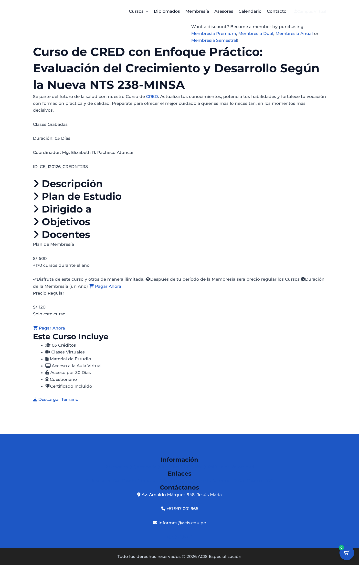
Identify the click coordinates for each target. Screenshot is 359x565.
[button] (146, 11)
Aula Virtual (175, 480)
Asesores (223, 11)
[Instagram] (175, 536)
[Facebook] (170, 536)
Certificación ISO (255, 480)
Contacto (276, 11)
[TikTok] (180, 536)
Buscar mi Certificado (113, 480)
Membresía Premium (213, 33)
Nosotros (119, 466)
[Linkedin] (184, 536)
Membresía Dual (255, 33)
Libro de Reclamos (213, 480)
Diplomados (167, 11)
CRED (152, 96)
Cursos (136, 11)
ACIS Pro (193, 466)
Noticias (170, 466)
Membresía (197, 11)
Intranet (149, 480)
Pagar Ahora (107, 286)
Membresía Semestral (214, 40)
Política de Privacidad (230, 466)
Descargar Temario (57, 399)
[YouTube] (189, 536)
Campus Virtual (311, 11)
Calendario (250, 11)
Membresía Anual (294, 33)
